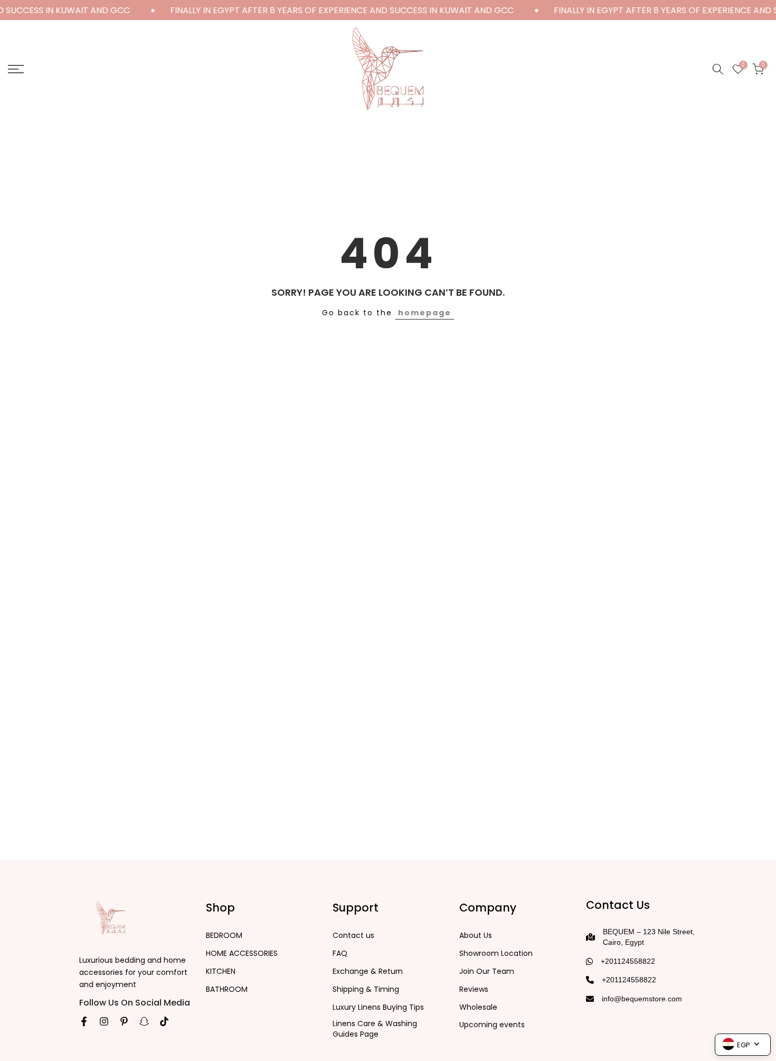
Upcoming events (492, 1025)
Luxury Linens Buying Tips (378, 1007)
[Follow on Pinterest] (124, 1021)
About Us (475, 936)
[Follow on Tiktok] (164, 1021)
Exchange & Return (368, 971)
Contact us (353, 936)
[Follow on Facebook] (84, 1021)
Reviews (473, 989)
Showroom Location (496, 954)
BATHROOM (227, 989)
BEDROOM (224, 936)
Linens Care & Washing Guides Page (375, 1029)
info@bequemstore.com (642, 998)
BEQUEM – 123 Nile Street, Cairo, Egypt (649, 936)
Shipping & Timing (366, 989)
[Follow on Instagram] (104, 1021)
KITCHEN (220, 971)
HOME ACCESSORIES (242, 954)
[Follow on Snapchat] (144, 1021)
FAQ (340, 954)
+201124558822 (628, 961)
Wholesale (478, 1007)
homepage (424, 312)
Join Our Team (486, 971)
